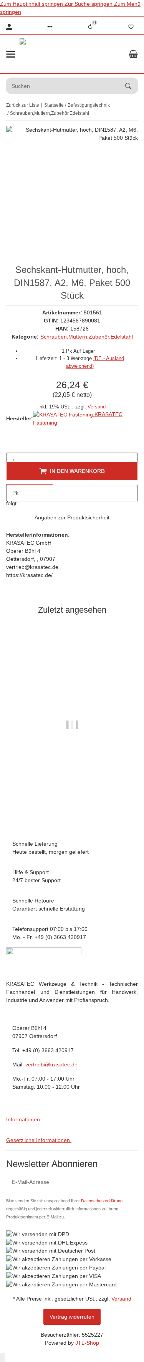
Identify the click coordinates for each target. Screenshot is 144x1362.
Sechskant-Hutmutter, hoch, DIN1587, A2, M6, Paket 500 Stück (72, 780)
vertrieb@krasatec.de (51, 1064)
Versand (97, 407)
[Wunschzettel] (131, 26)
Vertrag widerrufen (72, 1317)
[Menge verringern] (12, 444)
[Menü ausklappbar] (10, 54)
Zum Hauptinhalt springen (32, 4)
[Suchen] (131, 86)
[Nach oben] (2, 1357)
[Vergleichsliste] (90, 26)
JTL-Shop (87, 1343)
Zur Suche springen (89, 4)
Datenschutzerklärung (101, 1200)
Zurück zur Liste (22, 105)
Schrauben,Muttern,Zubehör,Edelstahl (86, 337)
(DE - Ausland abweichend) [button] (101, 817)
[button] (50, 27)
